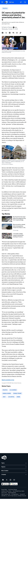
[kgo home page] (4, 457)
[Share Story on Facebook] (2, 32)
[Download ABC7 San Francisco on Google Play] (13, 484)
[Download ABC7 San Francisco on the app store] (5, 484)
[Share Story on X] (6, 32)
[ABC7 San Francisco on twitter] (6, 479)
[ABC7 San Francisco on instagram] (10, 479)
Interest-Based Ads (12, 492)
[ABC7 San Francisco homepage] (6, 2)
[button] (2, 2)
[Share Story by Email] (17, 32)
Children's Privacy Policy (6, 491)
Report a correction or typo (8, 380)
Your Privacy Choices (12, 489)
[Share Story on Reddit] (9, 32)
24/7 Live (11, 2)
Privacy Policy (4, 489)
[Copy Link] (20, 32)
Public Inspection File (5, 494)
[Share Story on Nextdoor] (13, 32)
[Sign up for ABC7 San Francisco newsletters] (14, 479)
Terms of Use (4, 492)
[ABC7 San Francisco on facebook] (3, 479)
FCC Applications (15, 494)
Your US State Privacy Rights (18, 491)
